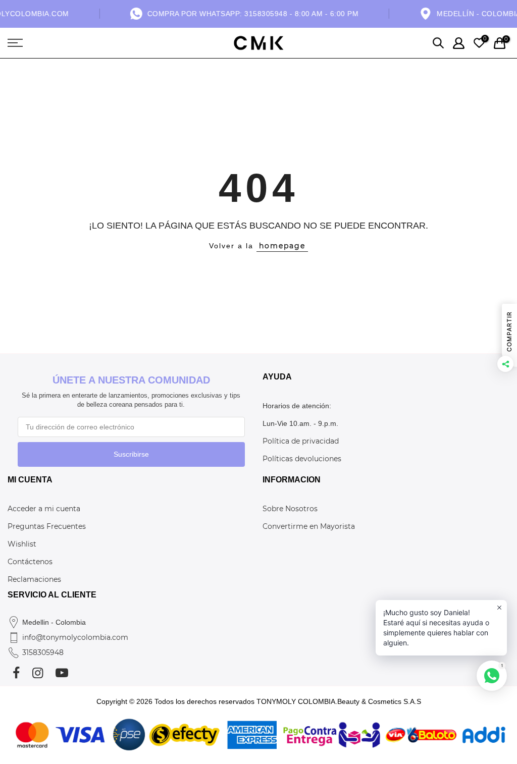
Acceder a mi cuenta (44, 508)
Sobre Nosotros (290, 508)
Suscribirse (131, 454)
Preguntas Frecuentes (47, 526)
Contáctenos (30, 561)
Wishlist (22, 544)
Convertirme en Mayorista (309, 526)
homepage (282, 245)
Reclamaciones (34, 579)
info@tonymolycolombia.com (75, 637)
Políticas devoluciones (302, 458)
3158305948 (43, 652)
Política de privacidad (301, 441)
